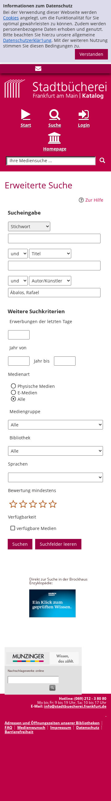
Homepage (54, 149)
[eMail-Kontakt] (38, 70)
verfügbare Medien (36, 528)
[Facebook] (8, 70)
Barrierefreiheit (19, 731)
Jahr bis (42, 361)
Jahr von (18, 348)
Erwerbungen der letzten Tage (41, 321)
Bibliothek (20, 438)
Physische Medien (36, 386)
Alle (21, 399)
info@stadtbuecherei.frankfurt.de (75, 706)
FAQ (8, 727)
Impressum (60, 727)
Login (84, 125)
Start (26, 125)
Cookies (11, 18)
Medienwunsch (31, 727)
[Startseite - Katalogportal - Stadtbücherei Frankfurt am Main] (55, 89)
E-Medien (27, 393)
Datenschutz (87, 727)
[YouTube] (28, 70)
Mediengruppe (25, 411)
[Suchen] (102, 160)
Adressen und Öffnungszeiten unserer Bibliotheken (52, 722)
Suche (54, 125)
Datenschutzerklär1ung (27, 40)
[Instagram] (18, 70)
